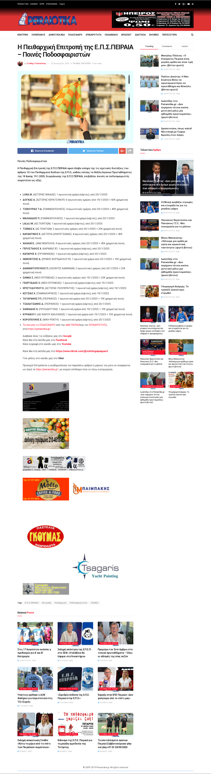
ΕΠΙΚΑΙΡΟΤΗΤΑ (93, 35)
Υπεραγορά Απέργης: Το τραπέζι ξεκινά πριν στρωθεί (175, 289)
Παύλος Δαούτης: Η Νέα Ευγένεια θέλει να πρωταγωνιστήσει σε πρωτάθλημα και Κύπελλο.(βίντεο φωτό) (176, 83)
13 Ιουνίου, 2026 (26, 706)
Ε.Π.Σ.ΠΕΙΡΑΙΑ (31, 603)
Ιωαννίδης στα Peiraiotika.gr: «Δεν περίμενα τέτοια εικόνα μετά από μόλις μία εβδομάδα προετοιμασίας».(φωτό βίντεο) (152, 397)
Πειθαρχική (60, 603)
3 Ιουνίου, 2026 (105, 703)
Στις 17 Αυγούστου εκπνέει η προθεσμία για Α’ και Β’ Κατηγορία (34, 653)
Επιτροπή (46, 603)
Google (67, 336)
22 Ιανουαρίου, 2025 (60, 63)
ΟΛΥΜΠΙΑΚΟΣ (38, 35)
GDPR (42, 4)
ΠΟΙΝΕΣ (95, 603)
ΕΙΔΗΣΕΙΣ (175, 386)
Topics (62, 4)
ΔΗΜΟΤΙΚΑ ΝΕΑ (57, 35)
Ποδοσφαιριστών (78, 603)
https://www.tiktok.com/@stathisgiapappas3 (81, 351)
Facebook (61, 340)
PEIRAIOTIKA (23, 4)
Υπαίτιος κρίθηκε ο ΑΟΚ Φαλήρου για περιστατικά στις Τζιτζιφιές (35, 698)
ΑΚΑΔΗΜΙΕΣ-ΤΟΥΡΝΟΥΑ (148, 352)
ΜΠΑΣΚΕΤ (126, 35)
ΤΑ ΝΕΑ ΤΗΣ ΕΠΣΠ (82, 63)
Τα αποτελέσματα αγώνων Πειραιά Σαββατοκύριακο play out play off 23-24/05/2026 (114, 744)
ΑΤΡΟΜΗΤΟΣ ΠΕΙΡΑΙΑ (153, 386)
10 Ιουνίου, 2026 (66, 703)
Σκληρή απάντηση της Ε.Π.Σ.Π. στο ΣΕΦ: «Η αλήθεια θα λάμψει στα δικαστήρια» (74, 653)
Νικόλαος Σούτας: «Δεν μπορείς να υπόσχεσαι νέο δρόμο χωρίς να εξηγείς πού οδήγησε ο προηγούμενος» (166, 184)
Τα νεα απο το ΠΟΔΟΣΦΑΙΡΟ (39, 324)
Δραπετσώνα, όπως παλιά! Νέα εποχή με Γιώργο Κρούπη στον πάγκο (176, 131)
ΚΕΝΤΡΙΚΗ (22, 35)
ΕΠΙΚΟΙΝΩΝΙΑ (51, 4)
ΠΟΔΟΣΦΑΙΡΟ (75, 35)
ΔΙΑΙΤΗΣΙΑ (140, 35)
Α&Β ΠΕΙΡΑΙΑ (72, 324)
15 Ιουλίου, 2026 (66, 661)
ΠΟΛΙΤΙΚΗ (147, 320)
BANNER (34, 4)
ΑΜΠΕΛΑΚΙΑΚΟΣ (178, 353)
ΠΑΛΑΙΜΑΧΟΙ (111, 35)
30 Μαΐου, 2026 (25, 751)
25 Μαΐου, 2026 (65, 751)
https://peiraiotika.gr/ (39, 328)
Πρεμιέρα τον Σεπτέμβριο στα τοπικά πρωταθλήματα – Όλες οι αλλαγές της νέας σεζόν (115, 653)
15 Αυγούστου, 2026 (27, 661)
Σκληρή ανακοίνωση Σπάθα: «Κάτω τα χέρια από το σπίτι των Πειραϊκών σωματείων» (34, 744)
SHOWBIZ (154, 35)
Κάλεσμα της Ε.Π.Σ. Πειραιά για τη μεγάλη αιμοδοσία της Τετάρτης (75, 744)
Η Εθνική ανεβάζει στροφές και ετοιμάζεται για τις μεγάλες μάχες (177, 205)
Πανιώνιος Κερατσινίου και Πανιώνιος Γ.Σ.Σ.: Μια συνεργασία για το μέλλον (176, 223)
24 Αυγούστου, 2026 (152, 193)
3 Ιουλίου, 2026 (105, 661)
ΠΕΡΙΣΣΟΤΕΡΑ (169, 35)
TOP (173, 320)
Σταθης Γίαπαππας (36, 63)
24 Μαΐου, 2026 (105, 751)
